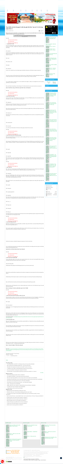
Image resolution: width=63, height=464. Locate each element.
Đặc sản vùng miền (26, 422)
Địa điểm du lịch (8, 422)
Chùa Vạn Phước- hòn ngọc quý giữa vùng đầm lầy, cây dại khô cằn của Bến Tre (19, 371)
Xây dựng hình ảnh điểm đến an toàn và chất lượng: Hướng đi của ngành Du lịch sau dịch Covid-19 (22, 379)
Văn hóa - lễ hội (43, 422)
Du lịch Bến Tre (10, 457)
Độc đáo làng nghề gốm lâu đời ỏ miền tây (13, 374)
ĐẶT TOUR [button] (34, 10)
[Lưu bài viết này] (43, 30)
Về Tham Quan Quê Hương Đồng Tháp (53, 38)
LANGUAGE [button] (44, 10)
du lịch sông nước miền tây (17, 458)
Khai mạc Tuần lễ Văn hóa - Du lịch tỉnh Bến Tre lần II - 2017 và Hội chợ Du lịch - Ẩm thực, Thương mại (23, 395)
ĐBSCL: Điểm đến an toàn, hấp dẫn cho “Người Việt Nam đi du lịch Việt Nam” (19, 385)
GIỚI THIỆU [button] (10, 10)
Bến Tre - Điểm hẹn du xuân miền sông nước (15, 434)
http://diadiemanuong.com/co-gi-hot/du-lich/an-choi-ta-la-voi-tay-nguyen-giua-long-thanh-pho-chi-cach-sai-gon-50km (25, 317)
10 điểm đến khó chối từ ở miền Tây (12, 388)
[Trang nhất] (6, 10)
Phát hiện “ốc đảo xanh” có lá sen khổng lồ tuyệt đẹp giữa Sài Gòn (17, 392)
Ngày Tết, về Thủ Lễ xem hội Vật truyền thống (50, 426)
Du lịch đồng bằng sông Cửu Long (53, 54)
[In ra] (41, 30)
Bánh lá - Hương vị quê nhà (31, 436)
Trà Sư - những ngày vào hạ (11, 383)
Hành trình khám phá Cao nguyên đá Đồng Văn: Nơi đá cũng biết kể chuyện (15, 440)
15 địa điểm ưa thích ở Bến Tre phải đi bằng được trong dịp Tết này (17, 368)
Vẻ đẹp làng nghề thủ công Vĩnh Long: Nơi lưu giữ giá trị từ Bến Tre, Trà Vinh (53, 95)
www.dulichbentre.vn (38, 456)
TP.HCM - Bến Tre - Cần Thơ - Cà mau (53, 50)
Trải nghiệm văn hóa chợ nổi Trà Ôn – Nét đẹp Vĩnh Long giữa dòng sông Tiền (53, 165)
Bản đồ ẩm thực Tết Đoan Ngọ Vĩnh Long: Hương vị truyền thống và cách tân (53, 112)
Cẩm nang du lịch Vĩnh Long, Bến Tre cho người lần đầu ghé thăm (53, 147)
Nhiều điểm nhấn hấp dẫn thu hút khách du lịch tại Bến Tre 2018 (17, 366)
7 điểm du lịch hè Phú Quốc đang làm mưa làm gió (15, 403)
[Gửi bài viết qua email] (39, 30)
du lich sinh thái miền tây (18, 457)
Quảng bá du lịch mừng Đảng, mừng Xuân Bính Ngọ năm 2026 (51, 438)
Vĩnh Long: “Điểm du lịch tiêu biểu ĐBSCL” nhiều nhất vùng (15, 426)
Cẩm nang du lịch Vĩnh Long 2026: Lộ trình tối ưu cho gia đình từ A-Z (53, 120)
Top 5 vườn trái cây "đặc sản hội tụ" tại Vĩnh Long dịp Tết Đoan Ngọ (53, 130)
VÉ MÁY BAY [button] (29, 10)
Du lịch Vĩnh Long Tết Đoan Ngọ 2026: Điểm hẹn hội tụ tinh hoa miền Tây (53, 139)
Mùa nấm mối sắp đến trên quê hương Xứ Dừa (32, 426)
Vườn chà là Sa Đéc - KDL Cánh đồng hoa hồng (51, 44)
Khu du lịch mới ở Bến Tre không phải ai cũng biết (15, 369)
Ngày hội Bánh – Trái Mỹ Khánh (32, 431)
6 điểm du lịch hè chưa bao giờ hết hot (13, 404)
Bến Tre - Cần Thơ (52, 46)
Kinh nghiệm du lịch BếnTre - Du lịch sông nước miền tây (16, 376)
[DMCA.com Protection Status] (9, 461)
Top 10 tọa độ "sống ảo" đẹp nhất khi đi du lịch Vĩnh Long (53, 103)
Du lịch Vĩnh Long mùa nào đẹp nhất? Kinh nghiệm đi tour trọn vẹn (53, 174)
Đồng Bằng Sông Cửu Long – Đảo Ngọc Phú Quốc (53, 59)
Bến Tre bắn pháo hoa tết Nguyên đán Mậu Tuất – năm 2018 (16, 365)
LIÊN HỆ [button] (39, 10)
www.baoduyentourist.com (30, 456)
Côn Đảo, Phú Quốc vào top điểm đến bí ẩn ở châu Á (15, 401)
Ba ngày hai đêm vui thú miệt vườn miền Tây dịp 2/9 (15, 397)
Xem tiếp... (42, 372)
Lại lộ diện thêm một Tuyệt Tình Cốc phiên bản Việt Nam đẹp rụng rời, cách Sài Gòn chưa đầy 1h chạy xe (23, 393)
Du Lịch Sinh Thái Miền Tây (53, 65)
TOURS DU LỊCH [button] (17, 10)
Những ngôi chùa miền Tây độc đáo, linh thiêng (14, 390)
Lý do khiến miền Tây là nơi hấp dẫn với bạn (14, 386)
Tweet (7, 360)
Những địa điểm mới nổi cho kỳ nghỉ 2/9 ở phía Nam (15, 398)
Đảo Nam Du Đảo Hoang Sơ (52, 74)
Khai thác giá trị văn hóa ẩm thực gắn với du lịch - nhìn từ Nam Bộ (17, 382)
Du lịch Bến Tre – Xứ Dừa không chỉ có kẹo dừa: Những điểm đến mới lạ (53, 156)
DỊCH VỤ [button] (23, 10)
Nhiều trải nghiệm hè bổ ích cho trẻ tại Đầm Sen (14, 400)
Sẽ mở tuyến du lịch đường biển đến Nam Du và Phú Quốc (16, 380)
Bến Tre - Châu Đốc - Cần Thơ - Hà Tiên (53, 69)
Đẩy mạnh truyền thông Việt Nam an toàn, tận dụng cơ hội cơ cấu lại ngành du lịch (20, 377)
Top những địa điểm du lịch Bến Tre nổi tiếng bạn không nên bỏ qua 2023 (18, 363)
